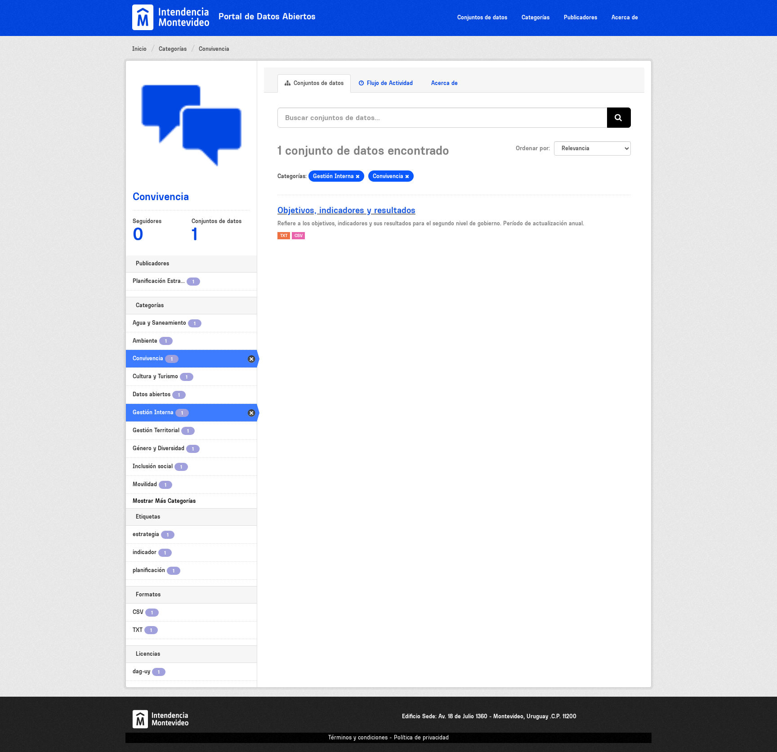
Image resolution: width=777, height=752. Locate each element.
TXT (283, 235)
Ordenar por (532, 148)
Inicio (139, 48)
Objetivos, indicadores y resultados (346, 210)
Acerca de (625, 17)
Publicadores (580, 17)
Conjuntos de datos (482, 17)
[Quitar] (358, 176)
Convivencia (214, 48)
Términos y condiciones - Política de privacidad (388, 737)
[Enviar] (619, 117)
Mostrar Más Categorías (164, 500)
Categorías (535, 17)
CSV (299, 235)
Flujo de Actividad (389, 83)
